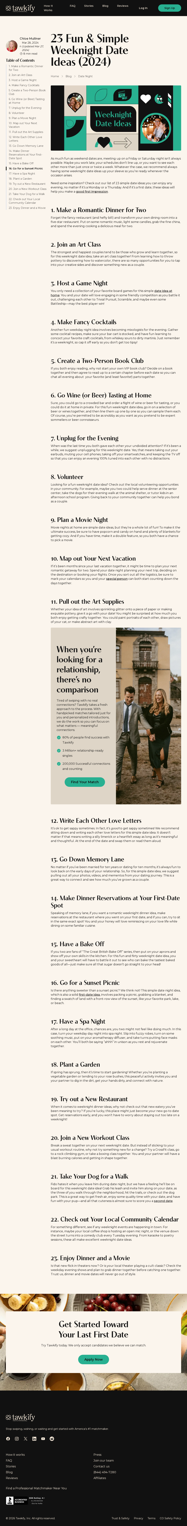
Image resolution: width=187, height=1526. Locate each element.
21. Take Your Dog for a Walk (27, 194)
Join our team (104, 1460)
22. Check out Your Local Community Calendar (24, 201)
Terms (151, 1518)
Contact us (101, 1466)
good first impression (92, 191)
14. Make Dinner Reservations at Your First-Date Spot (25, 154)
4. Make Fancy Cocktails (24, 85)
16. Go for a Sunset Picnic (26, 168)
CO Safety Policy (170, 1518)
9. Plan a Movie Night (22, 118)
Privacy (138, 1518)
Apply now (93, 1359)
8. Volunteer (16, 113)
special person (117, 579)
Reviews (122, 5)
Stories (89, 5)
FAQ (72, 5)
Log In (143, 8)
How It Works (48, 8)
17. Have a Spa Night (22, 173)
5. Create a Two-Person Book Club (27, 92)
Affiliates (100, 1478)
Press (97, 1454)
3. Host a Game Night (23, 80)
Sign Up (169, 8)
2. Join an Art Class (20, 75)
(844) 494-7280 (105, 1472)
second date (163, 1201)
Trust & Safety (120, 1518)
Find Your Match (85, 782)
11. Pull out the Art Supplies (26, 132)
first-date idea (89, 994)
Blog (105, 5)
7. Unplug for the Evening (25, 108)
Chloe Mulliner (30, 38)
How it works (15, 1454)
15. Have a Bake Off (21, 163)
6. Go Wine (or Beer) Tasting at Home (27, 100)
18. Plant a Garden (20, 178)
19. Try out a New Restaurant (27, 183)
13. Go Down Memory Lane (26, 146)
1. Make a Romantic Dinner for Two (26, 68)
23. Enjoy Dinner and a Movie (27, 208)
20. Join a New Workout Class (27, 189)
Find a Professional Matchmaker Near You (36, 1488)
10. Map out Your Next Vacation (23, 125)
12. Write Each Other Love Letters (25, 138)
